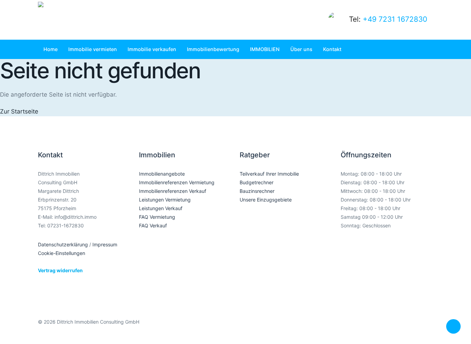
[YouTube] (425, 327)
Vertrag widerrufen (60, 270)
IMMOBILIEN (265, 49)
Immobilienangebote (162, 174)
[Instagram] (396, 327)
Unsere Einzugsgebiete (266, 200)
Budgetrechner (256, 182)
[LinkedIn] (410, 327)
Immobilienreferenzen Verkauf (172, 191)
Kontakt (332, 49)
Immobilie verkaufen (152, 49)
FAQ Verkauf (153, 225)
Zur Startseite (19, 111)
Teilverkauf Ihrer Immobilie (269, 174)
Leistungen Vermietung (165, 200)
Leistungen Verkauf (160, 208)
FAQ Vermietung (157, 217)
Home (50, 49)
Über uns (301, 49)
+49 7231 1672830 (395, 19)
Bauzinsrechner (257, 191)
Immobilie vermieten (92, 49)
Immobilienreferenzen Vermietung (176, 182)
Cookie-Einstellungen (61, 253)
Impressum (104, 244)
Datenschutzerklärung (63, 244)
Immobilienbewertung (213, 49)
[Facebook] (381, 327)
